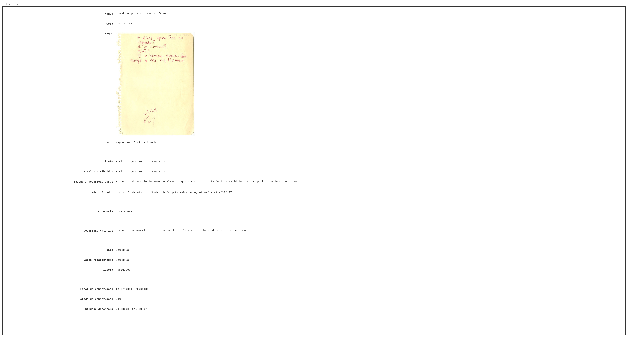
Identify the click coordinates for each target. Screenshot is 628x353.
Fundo (109, 13)
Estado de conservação (96, 299)
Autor (109, 142)
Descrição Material (98, 230)
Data (109, 250)
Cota (109, 23)
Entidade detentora (98, 309)
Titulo (108, 161)
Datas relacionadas (98, 260)
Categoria (105, 211)
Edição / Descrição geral (93, 181)
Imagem (108, 33)
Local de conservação (96, 289)
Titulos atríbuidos (98, 171)
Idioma (108, 270)
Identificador (102, 192)
